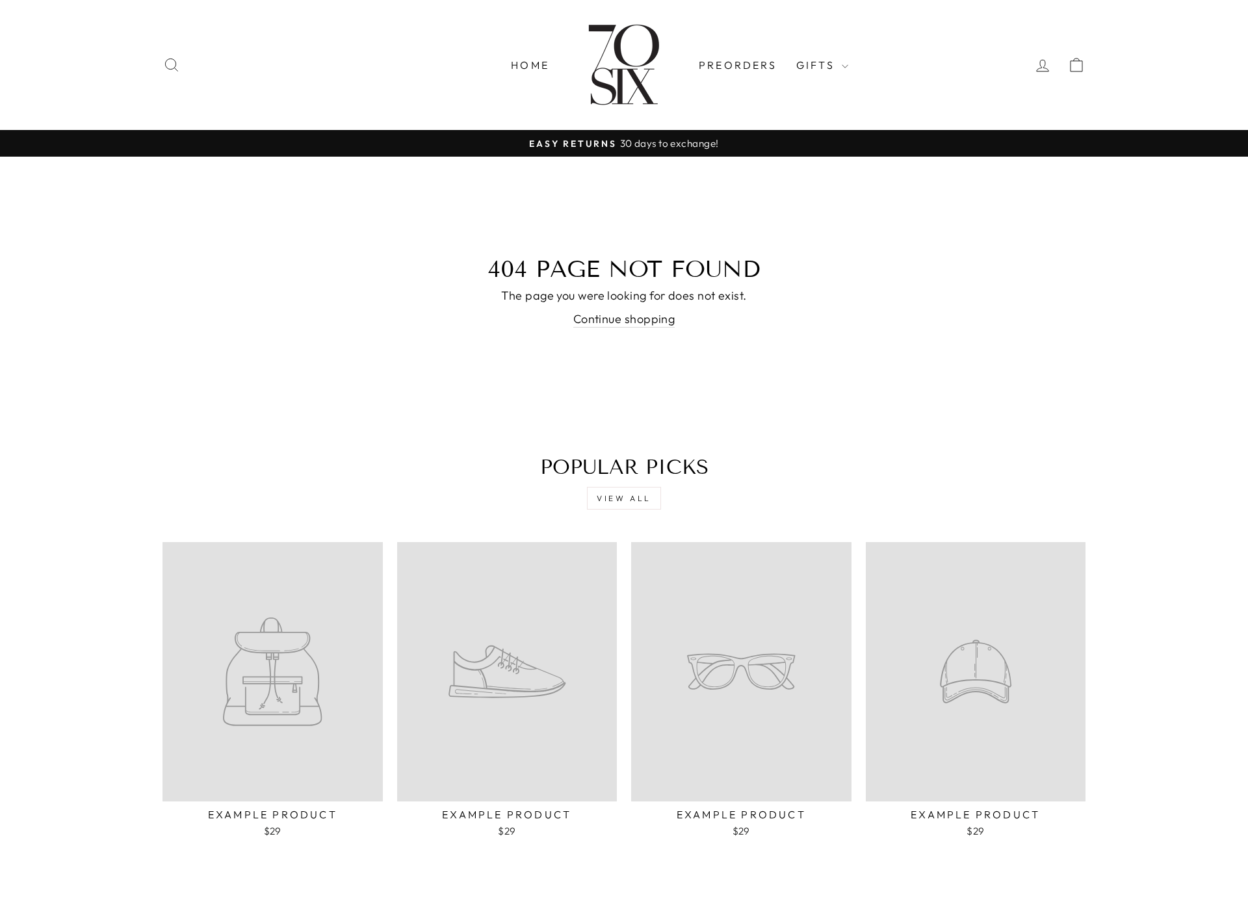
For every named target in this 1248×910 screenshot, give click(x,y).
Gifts (817, 65)
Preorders (738, 65)
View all (624, 498)
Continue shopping (624, 318)
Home (530, 65)
